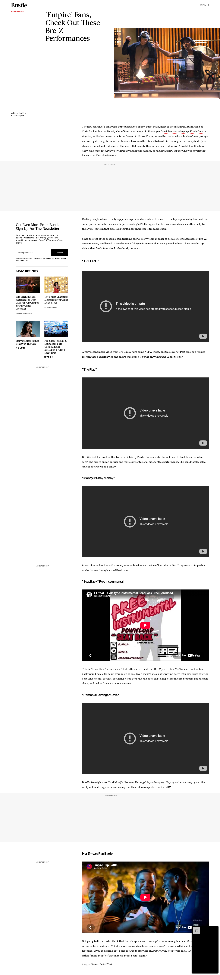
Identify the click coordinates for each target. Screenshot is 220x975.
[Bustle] (19, 5)
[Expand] (194, 928)
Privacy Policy (24, 260)
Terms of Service (60, 258)
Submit (60, 252)
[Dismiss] (215, 928)
